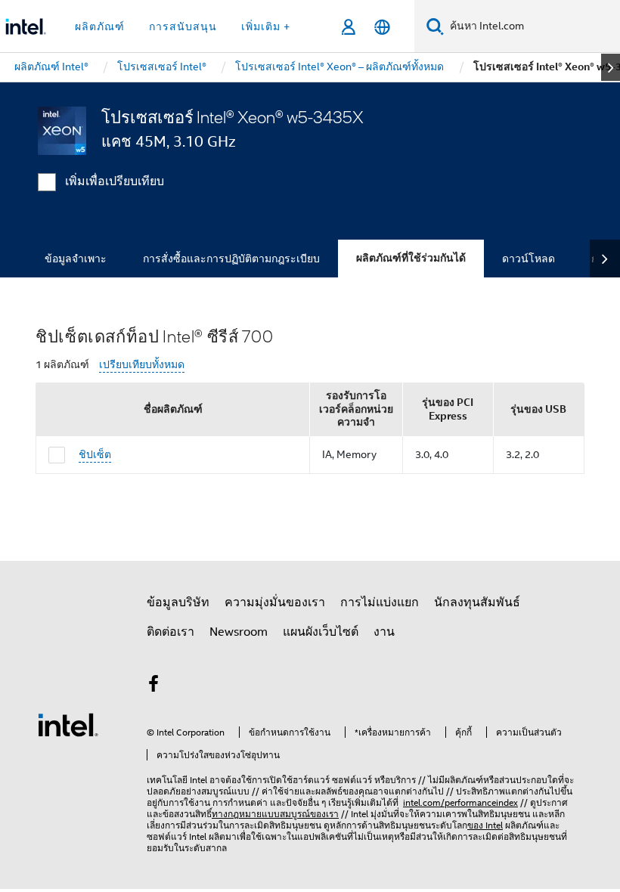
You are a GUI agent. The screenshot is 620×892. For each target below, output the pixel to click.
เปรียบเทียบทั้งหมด (141, 364)
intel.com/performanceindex (460, 802)
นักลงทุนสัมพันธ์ (477, 602)
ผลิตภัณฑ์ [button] (100, 26)
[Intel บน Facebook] (153, 686)
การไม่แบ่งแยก (379, 602)
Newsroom (238, 632)
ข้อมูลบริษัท (178, 602)
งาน (384, 632)
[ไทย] (382, 27)
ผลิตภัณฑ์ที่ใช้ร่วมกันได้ (411, 258)
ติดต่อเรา (170, 632)
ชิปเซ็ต (95, 454)
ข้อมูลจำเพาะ (76, 258)
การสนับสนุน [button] (183, 26)
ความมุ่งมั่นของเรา (275, 602)
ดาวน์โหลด (528, 258)
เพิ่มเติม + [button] (265, 26)
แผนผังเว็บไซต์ (320, 632)
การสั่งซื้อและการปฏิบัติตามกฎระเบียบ (231, 258)
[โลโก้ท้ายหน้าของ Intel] (68, 724)
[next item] (610, 67)
